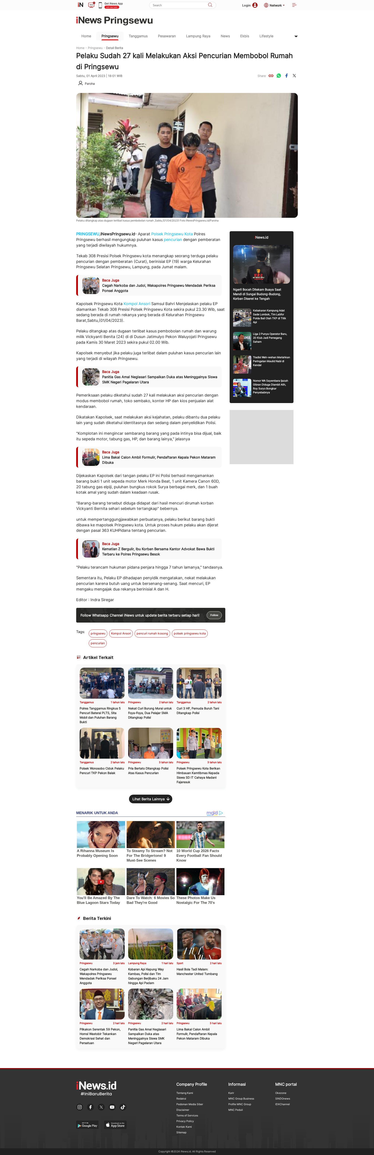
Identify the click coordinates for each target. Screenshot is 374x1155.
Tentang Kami (184, 1093)
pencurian (173, 239)
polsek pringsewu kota (190, 633)
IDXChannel (282, 1104)
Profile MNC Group (239, 1104)
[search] (210, 5)
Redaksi (181, 1098)
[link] (271, 75)
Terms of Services (187, 1115)
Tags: (80, 632)
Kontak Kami (184, 1126)
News (225, 36)
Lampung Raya (198, 36)
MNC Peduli (235, 1109)
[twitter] (294, 75)
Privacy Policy (185, 1121)
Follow (214, 615)
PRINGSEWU (87, 234)
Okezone (280, 1093)
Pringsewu (110, 36)
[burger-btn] (294, 5)
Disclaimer (182, 1109)
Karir (231, 1093)
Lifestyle (266, 36)
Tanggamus (138, 36)
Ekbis (244, 36)
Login (246, 5)
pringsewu (98, 633)
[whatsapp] (278, 75)
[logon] (80, 5)
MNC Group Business (241, 1098)
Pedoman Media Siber (189, 1104)
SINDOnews (282, 1098)
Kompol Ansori (137, 303)
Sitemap (181, 1132)
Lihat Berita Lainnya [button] (148, 799)
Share (262, 76)
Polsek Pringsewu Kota (172, 234)
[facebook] (286, 75)
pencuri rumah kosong (152, 633)
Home (86, 36)
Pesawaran (167, 36)
